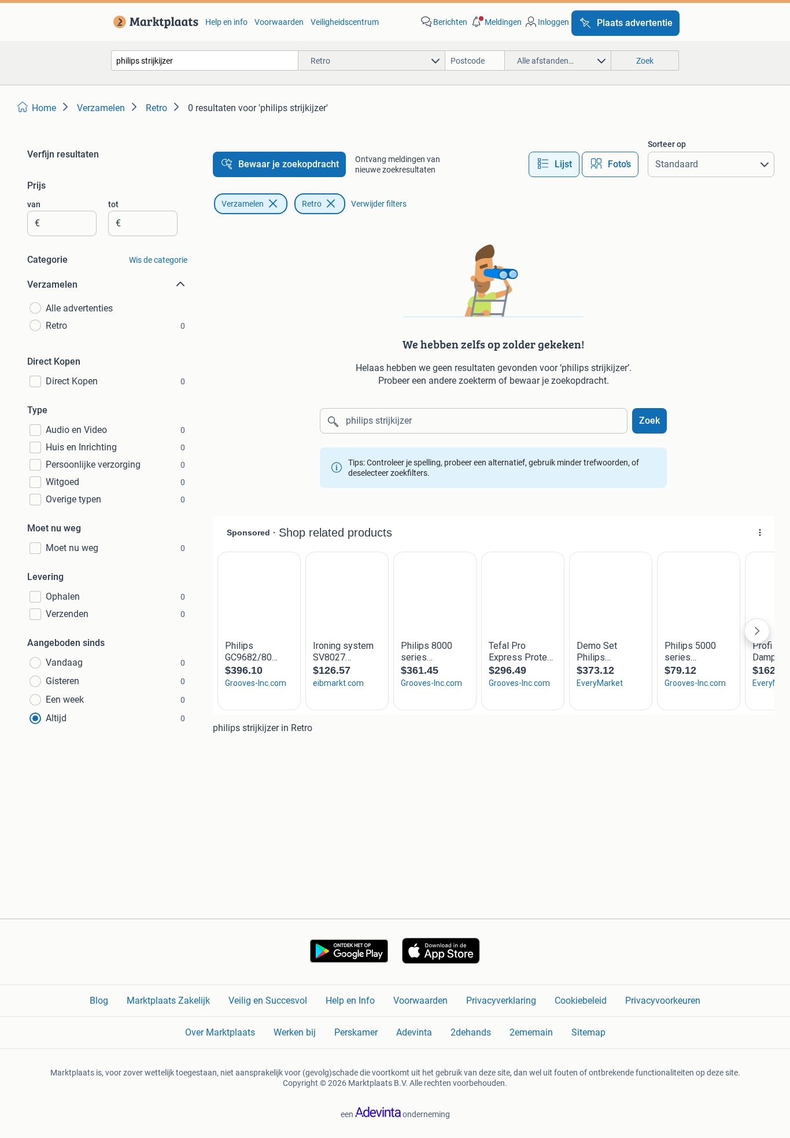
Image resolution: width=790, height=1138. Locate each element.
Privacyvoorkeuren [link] (662, 1000)
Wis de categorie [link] (158, 260)
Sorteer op (667, 144)
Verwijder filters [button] (379, 203)
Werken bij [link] (295, 1032)
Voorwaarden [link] (279, 22)
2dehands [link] (471, 1032)
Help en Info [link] (350, 1000)
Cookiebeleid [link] (581, 1000)
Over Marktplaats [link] (220, 1032)
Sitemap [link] (588, 1032)
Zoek (649, 420)
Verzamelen (243, 203)
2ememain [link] (531, 1032)
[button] (496, 22)
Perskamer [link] (356, 1032)
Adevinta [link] (414, 1032)
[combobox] (204, 60)
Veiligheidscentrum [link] (345, 22)
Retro (312, 203)
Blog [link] (99, 1000)
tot (113, 204)
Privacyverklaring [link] (501, 1000)
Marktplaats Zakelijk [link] (168, 1000)
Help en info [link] (226, 22)
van (33, 204)
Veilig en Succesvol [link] (267, 1000)
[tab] (554, 164)
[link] (153, 22)
